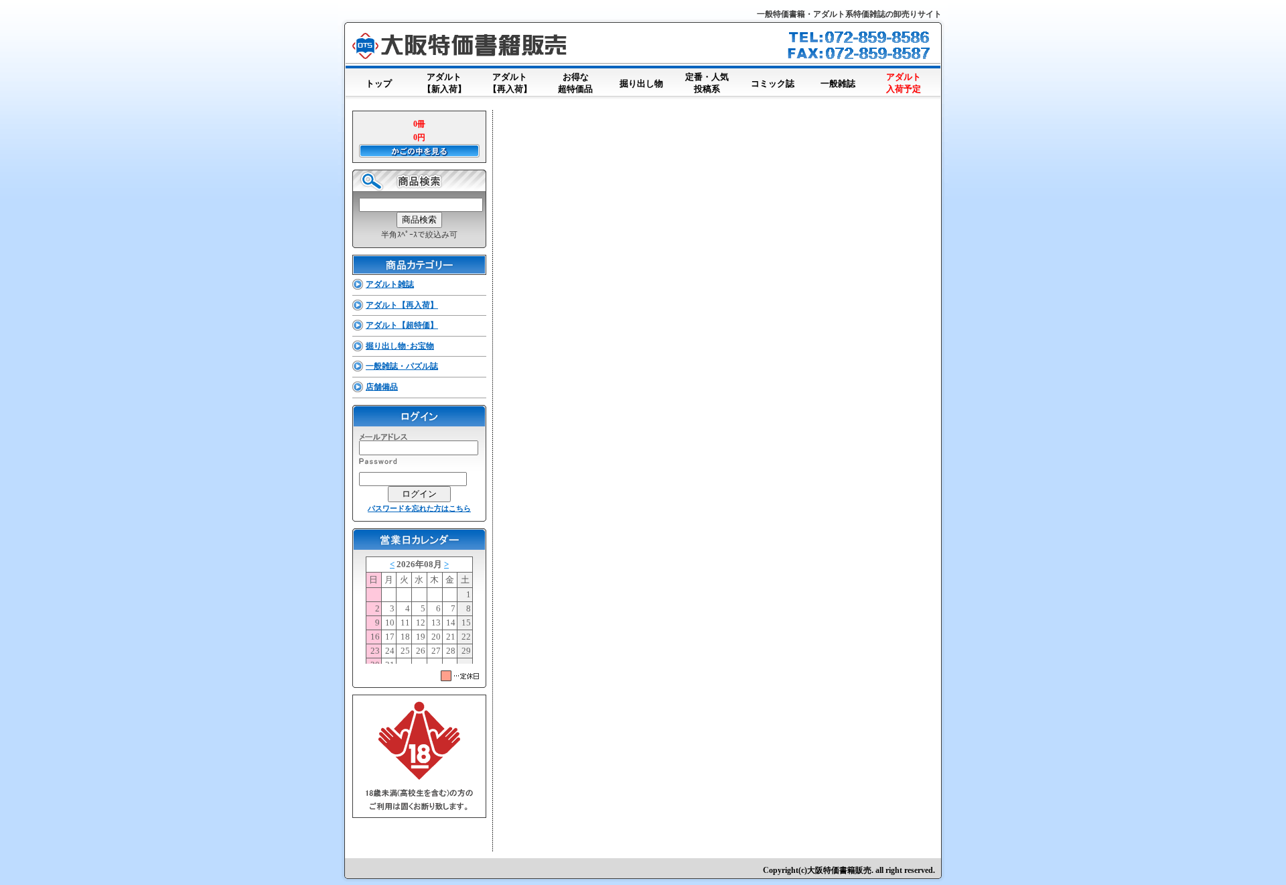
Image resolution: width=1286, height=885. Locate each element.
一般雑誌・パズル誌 (402, 366)
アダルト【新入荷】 (444, 83)
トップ (379, 83)
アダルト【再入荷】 (510, 83)
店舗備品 (382, 387)
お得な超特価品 (575, 83)
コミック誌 (772, 83)
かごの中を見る (419, 151)
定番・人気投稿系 (707, 83)
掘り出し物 (641, 83)
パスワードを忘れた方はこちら (419, 508)
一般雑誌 (837, 83)
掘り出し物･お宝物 (400, 346)
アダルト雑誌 (390, 284)
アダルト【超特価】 (402, 325)
